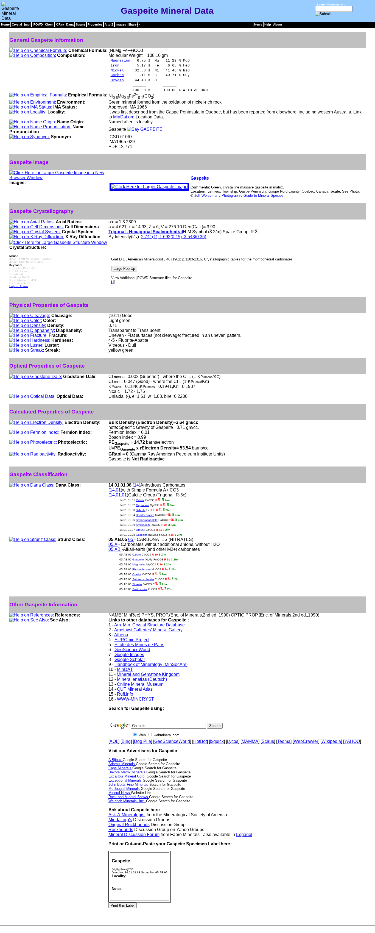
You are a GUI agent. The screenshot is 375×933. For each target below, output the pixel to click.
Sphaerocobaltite (147, 519)
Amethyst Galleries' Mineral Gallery (148, 629)
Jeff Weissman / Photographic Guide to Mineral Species (239, 195)
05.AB (115, 549)
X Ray (60, 24)
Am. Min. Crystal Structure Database (149, 625)
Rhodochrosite (145, 515)
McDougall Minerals (124, 789)
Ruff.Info (125, 694)
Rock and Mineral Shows (128, 797)
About (277, 24)
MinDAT (125, 669)
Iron (115, 65)
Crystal (17, 24)
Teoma (283, 741)
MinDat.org (124, 117)
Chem (49, 24)
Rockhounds (120, 829)
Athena (121, 634)
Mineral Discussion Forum (133, 834)
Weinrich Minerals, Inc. (127, 801)
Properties (95, 24)
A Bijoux (115, 760)
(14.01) (115, 490)
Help (267, 24)
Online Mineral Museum (140, 684)
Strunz (80, 24)
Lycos (232, 741)
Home (5, 24)
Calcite (140, 500)
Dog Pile (142, 741)
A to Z (109, 24)
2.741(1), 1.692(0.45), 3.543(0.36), (174, 236)
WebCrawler (306, 741)
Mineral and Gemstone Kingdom (148, 674)
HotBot (200, 741)
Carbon (117, 75)
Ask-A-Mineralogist (126, 814)
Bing (126, 741)
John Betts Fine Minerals (128, 784)
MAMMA (250, 741)
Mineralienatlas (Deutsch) (142, 679)
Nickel (117, 70)
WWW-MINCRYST (135, 699)
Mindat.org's (120, 819)
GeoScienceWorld (132, 649)
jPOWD (38, 24)
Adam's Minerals (122, 764)
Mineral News (119, 793)
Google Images (129, 654)
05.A (113, 544)
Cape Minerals (120, 768)
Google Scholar (129, 659)
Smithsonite (143, 524)
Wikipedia (331, 741)
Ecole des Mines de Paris (139, 644)
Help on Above (18, 286)
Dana (70, 24)
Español (244, 834)
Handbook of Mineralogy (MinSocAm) (151, 664)
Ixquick (217, 741)
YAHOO (352, 741)
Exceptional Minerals (125, 780)
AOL (114, 741)
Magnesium (120, 61)
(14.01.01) (118, 495)
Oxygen (117, 80)
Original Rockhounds (129, 824)
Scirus (268, 741)
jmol (27, 24)
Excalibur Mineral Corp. (127, 776)
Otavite (140, 529)
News (258, 24)
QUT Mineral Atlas (135, 689)
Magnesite (142, 505)
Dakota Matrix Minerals (127, 772)
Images (121, 24)
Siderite (140, 510)
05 (131, 539)
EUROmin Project (131, 639)
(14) (136, 485)
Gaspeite (200, 178)
